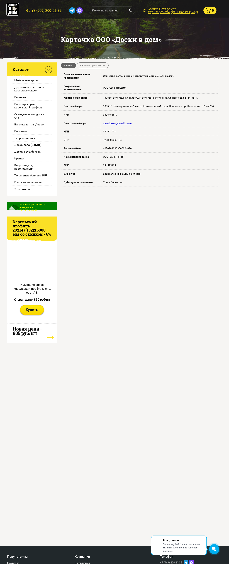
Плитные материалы (28, 182)
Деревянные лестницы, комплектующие (29, 88)
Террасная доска (25, 138)
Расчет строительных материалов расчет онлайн (32, 206)
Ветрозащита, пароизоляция (23, 167)
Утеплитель (22, 189)
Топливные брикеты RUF (30, 175)
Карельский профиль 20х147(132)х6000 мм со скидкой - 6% (32, 228)
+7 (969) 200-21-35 (46, 10)
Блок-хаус (21, 131)
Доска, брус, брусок (27, 151)
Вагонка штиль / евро (29, 124)
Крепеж (19, 158)
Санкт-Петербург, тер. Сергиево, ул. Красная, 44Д (173, 10)
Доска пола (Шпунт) (27, 145)
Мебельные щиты (26, 80)
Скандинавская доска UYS (29, 116)
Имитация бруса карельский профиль (28, 105)
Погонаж (20, 97)
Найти (130, 10)
